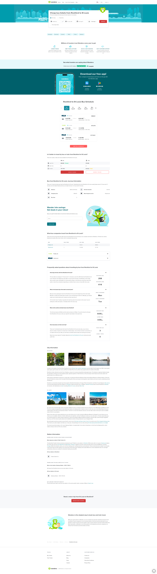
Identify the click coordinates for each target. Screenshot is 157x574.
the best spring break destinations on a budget (98, 422)
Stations (81, 34)
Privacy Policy (87, 562)
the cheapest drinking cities (103, 421)
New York (82, 385)
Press (67, 560)
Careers (68, 562)
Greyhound (50, 247)
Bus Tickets (49, 555)
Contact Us (86, 555)
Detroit (69, 385)
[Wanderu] (52, 2)
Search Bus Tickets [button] (78, 500)
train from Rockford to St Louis (76, 335)
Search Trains (97, 172)
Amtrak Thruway (89, 384)
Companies (86, 557)
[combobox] (55, 21)
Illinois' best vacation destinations (79, 368)
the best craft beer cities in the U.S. (82, 421)
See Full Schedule (78, 146)
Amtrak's (106, 384)
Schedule (50, 34)
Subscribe (51, 224)
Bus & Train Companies (70, 2)
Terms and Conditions (89, 560)
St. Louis (73, 385)
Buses (59, 2)
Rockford (86, 443)
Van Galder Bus (60, 444)
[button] (98, 2)
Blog (76, 2)
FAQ (69, 34)
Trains (63, 2)
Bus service (107, 382)
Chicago (68, 384)
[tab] (53, 18)
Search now (90, 483)
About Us (68, 555)
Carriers (62, 34)
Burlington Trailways (70, 444)
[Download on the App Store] (87, 83)
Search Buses (72, 172)
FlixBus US (50, 244)
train (63, 385)
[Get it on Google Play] (99, 83)
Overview (56, 34)
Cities (75, 34)
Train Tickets (49, 557)
